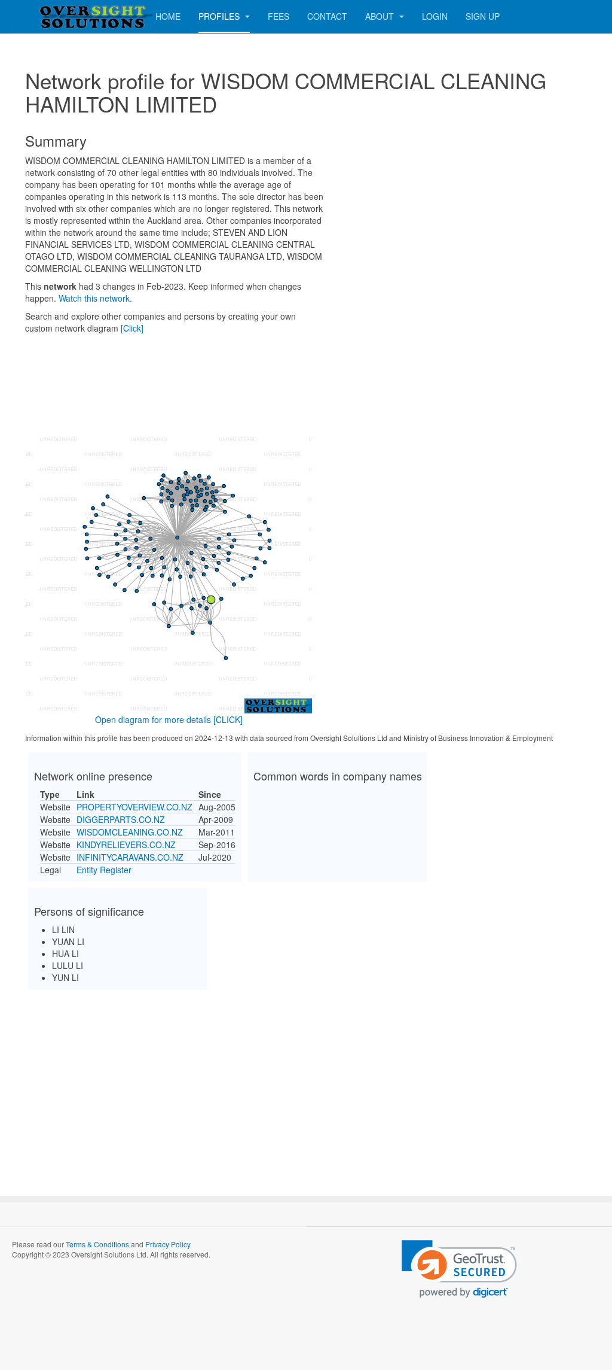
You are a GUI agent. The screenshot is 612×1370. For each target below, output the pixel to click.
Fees (278, 16)
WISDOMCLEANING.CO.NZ (129, 832)
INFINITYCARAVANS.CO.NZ (129, 857)
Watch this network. (95, 298)
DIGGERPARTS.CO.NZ (120, 819)
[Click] (132, 328)
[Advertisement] (306, 1082)
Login (435, 16)
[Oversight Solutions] (60, 16)
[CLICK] (228, 719)
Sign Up (483, 16)
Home (167, 16)
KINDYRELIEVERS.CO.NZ (126, 844)
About (380, 16)
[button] (459, 1269)
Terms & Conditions (97, 1244)
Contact (327, 16)
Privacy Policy (168, 1244)
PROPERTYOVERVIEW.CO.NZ (134, 807)
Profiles (220, 16)
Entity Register (103, 870)
